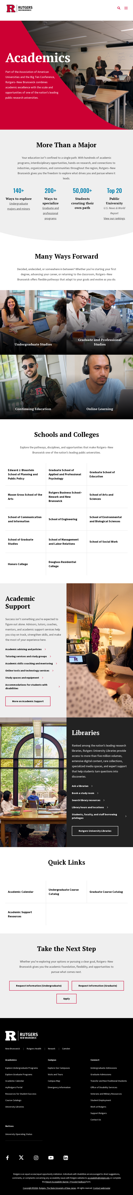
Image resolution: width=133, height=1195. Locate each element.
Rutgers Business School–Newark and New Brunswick (65, 497)
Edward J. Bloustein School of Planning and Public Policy (23, 474)
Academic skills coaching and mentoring (29, 663)
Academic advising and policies (23, 649)
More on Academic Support (28, 701)
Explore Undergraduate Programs (21, 1067)
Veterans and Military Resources (106, 1093)
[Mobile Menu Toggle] (126, 8)
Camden (66, 1048)
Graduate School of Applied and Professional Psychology (65, 474)
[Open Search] (118, 8)
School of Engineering (63, 519)
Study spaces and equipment (22, 677)
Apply (66, 998)
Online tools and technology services (27, 670)
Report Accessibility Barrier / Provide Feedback (65, 1181)
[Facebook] (7, 1158)
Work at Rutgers (98, 1106)
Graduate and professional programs (50, 213)
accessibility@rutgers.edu (99, 1178)
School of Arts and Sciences (101, 497)
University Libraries (14, 1106)
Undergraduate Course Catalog (64, 892)
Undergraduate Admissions (104, 1067)
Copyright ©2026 (30, 1188)
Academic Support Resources (20, 914)
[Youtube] (51, 1157)
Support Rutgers (99, 1113)
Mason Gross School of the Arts (25, 497)
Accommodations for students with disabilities (26, 686)
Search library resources (86, 800)
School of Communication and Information (25, 519)
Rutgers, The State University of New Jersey (57, 1188)
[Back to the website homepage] (19, 8)
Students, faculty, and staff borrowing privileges (94, 816)
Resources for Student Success (20, 1093)
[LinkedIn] (66, 1158)
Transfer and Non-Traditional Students (109, 1080)
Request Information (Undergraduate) (39, 985)
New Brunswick (12, 1048)
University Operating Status (18, 1134)
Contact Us (96, 1119)
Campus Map (54, 1080)
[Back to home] (27, 1035)
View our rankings (114, 218)
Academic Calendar (20, 892)
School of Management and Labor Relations (64, 542)
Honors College (18, 564)
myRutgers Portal (13, 1087)
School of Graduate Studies (20, 542)
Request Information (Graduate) (98, 985)
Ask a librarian (80, 786)
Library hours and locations (88, 807)
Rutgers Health (34, 1048)
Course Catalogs (13, 1100)
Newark (51, 1048)
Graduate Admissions (101, 1074)
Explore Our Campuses (59, 1067)
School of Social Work (104, 541)
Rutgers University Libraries (95, 830)
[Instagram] (36, 1158)
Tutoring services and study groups (26, 656)
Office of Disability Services (104, 1087)
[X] (21, 1157)
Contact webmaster (101, 1188)
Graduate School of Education (102, 474)
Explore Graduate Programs (18, 1074)
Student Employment (101, 1100)
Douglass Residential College (62, 564)
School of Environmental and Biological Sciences (106, 519)
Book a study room (83, 793)
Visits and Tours (55, 1074)
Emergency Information (59, 1087)
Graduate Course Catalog (106, 892)
